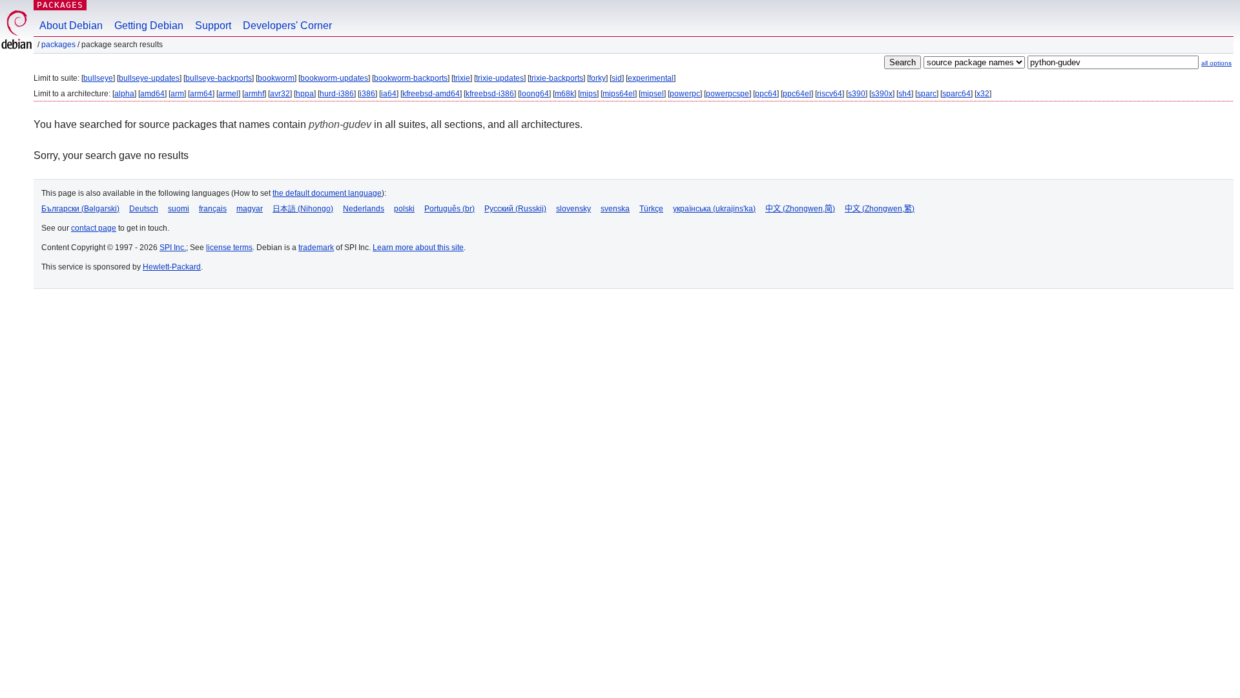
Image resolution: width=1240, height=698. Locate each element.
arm (177, 93)
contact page (93, 228)
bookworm (276, 78)
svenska (615, 208)
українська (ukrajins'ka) (714, 208)
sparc (926, 93)
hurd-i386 (337, 93)
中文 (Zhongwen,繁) (879, 208)
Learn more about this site (418, 247)
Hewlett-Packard (172, 266)
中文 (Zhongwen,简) (800, 208)
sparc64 (956, 93)
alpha (124, 93)
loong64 (534, 93)
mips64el (619, 93)
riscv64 (829, 93)
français (213, 208)
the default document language (327, 193)
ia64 (389, 93)
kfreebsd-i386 (490, 93)
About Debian (71, 25)
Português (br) (449, 208)
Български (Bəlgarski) (80, 208)
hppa (305, 93)
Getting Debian (148, 25)
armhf (254, 93)
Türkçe (651, 208)
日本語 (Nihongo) (303, 208)
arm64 (201, 93)
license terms (229, 247)
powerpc (685, 93)
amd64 (152, 93)
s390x (882, 93)
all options (1216, 63)
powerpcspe (727, 93)
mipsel (652, 93)
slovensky (573, 208)
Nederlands (363, 208)
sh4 (904, 93)
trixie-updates (500, 78)
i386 (367, 93)
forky (597, 78)
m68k (564, 93)
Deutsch (143, 208)
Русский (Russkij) (515, 208)
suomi (178, 208)
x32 (982, 93)
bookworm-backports (411, 78)
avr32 (280, 93)
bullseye (98, 78)
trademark (316, 247)
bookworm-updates (334, 78)
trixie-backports (556, 78)
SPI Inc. (173, 247)
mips (588, 93)
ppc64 (766, 93)
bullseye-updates (149, 78)
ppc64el (797, 93)
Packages (60, 5)
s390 (856, 93)
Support (213, 25)
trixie (461, 78)
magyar (249, 208)
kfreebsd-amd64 (431, 93)
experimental (651, 78)
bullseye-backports (218, 78)
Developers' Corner (287, 25)
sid (617, 78)
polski (404, 208)
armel (228, 93)
